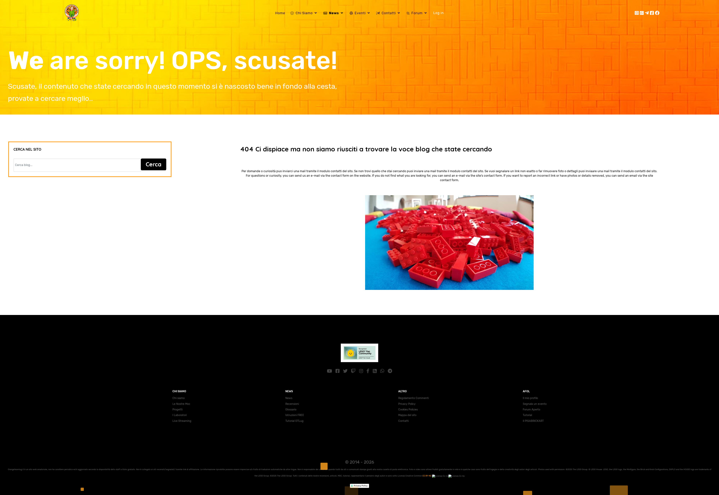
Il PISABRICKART (533, 421)
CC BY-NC (427, 476)
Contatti (403, 421)
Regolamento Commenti (413, 398)
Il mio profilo (530, 398)
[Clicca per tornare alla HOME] (449, 241)
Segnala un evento (535, 404)
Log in (438, 13)
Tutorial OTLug (294, 421)
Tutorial (527, 415)
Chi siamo (178, 398)
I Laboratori (179, 415)
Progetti (177, 409)
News (288, 398)
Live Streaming (181, 421)
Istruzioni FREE (294, 415)
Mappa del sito (407, 415)
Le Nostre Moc (181, 404)
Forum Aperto (531, 409)
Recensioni (292, 404)
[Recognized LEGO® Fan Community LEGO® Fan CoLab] (359, 352)
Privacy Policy (406, 404)
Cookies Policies (408, 409)
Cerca (153, 164)
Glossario (290, 409)
